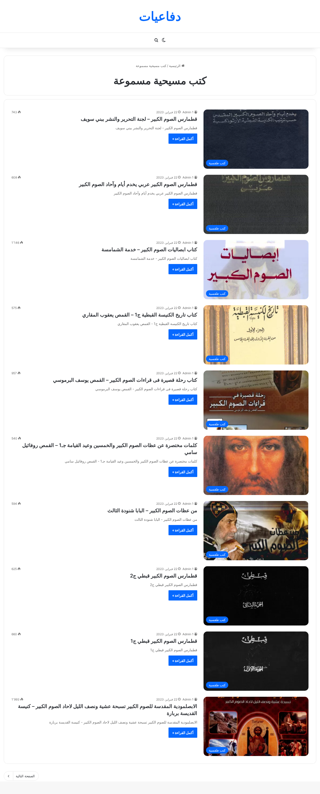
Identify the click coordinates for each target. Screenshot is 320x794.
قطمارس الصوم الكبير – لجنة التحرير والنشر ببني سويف (139, 119)
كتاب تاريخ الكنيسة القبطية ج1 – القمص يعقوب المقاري (139, 315)
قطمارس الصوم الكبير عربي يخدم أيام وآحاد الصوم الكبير (138, 184)
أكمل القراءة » (183, 138)
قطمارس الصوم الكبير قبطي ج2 (163, 576)
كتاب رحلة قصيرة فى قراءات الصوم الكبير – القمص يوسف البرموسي (125, 380)
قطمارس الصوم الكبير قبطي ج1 (163, 641)
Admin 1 (188, 112)
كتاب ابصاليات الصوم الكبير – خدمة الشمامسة (149, 249)
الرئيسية (175, 66)
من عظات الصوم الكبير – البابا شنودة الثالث (152, 511)
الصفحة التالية (25, 776)
